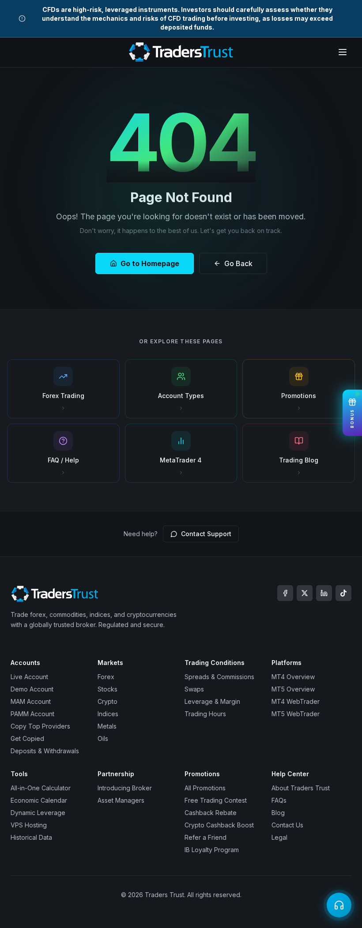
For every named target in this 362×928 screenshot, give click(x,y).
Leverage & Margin (212, 701)
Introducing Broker (125, 788)
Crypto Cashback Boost (219, 825)
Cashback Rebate (211, 812)
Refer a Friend (205, 837)
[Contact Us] (339, 905)
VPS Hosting (29, 825)
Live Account (29, 676)
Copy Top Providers (40, 726)
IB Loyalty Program (212, 849)
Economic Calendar (39, 800)
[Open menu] (342, 52)
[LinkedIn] (324, 593)
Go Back (238, 263)
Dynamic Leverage (38, 812)
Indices (108, 714)
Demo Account (32, 689)
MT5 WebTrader (296, 714)
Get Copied (27, 738)
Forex (106, 676)
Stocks (107, 689)
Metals (107, 726)
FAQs (279, 800)
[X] (305, 593)
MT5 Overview (293, 689)
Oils (103, 738)
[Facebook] (285, 593)
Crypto (107, 701)
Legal (279, 837)
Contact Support (206, 533)
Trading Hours (205, 714)
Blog (278, 812)
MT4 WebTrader (296, 701)
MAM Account (31, 701)
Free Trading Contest (216, 800)
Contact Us (287, 825)
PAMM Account (32, 714)
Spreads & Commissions (219, 676)
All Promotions (205, 788)
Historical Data (31, 837)
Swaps (194, 689)
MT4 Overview (293, 676)
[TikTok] (343, 593)
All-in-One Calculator (41, 788)
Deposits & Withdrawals (45, 751)
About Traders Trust (301, 788)
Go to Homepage (150, 263)
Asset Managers (121, 800)
